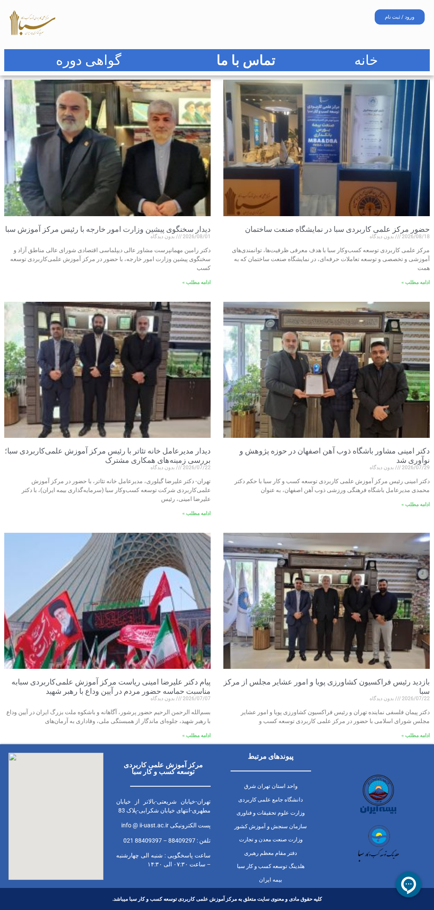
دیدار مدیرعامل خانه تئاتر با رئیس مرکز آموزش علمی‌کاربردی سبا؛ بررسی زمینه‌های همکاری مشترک (108, 455)
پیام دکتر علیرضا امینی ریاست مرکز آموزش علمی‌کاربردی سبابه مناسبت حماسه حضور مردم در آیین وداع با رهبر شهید (111, 686)
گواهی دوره (88, 60)
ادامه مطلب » (415, 282)
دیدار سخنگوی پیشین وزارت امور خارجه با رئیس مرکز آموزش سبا (108, 229)
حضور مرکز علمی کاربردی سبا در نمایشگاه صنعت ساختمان (337, 229)
